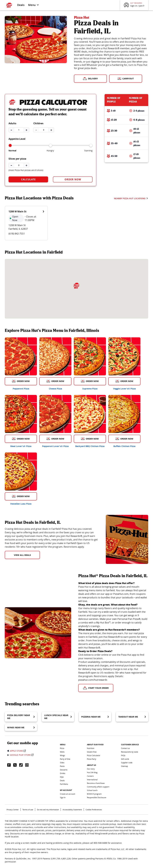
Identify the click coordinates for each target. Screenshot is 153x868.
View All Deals (22, 555)
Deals (21, 5)
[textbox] (52, 538)
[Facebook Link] (10, 765)
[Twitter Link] (16, 765)
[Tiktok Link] (22, 765)
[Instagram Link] (28, 765)
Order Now (73, 179)
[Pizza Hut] (76, 286)
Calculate (28, 179)
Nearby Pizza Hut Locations (130, 198)
